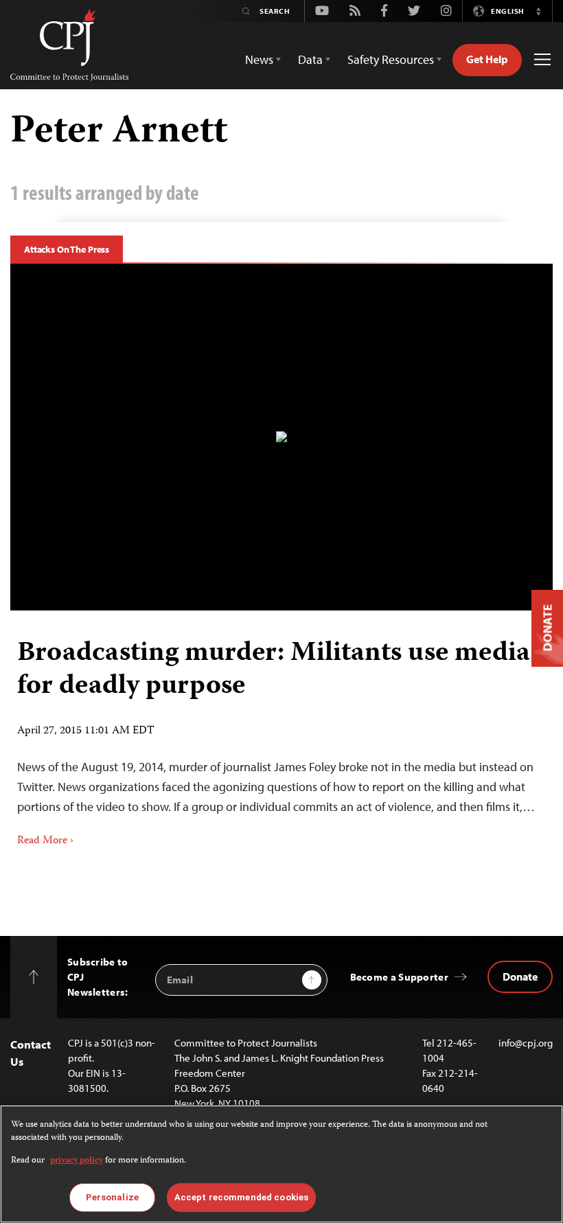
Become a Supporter (399, 976)
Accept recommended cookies (241, 1197)
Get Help (487, 59)
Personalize (112, 1197)
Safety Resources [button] (390, 59)
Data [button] (310, 59)
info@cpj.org (525, 1042)
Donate (520, 976)
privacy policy (76, 1161)
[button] (538, 11)
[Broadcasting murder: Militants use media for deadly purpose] (281, 436)
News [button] (259, 59)
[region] (281, 1164)
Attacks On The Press (66, 249)
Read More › (45, 841)
